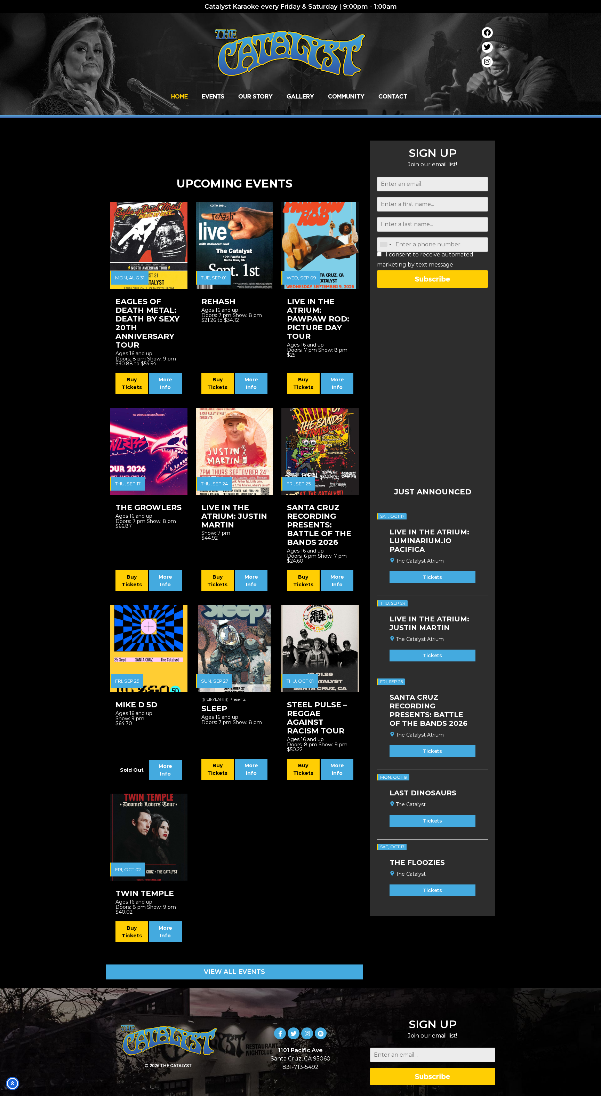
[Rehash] (234, 245)
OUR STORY (255, 96)
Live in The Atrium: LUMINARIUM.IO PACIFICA (429, 541)
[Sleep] (234, 648)
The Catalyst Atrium (420, 560)
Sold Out (132, 770)
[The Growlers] (148, 451)
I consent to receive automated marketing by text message (425, 260)
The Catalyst (411, 804)
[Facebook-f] (280, 1033)
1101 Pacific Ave (300, 1050)
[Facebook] (487, 32)
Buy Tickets (132, 383)
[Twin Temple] (148, 837)
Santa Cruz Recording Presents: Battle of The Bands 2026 (428, 710)
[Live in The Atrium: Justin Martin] (234, 451)
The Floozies (417, 862)
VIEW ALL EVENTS (234, 972)
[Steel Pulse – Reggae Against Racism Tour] (320, 648)
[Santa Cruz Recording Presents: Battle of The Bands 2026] (320, 451)
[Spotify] (321, 1033)
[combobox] (385, 245)
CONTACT (392, 96)
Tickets (432, 577)
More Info (165, 383)
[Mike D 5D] (148, 648)
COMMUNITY (346, 96)
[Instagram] (487, 61)
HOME (179, 96)
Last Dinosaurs (423, 793)
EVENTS (213, 96)
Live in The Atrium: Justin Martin (429, 623)
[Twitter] (487, 47)
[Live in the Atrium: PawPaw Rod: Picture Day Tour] (320, 245)
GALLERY (300, 96)
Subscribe (432, 279)
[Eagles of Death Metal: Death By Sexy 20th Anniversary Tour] (148, 245)
